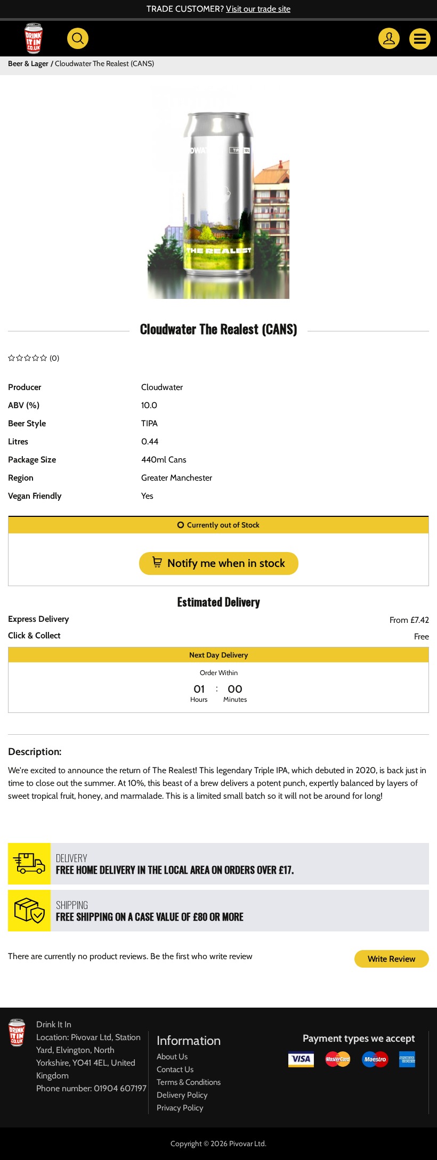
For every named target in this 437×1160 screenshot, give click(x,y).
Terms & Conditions (189, 1082)
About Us (172, 1056)
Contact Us (175, 1069)
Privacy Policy (180, 1108)
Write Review (392, 959)
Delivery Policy (182, 1095)
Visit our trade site (258, 9)
